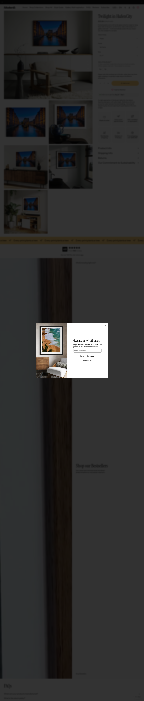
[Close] (105, 325)
